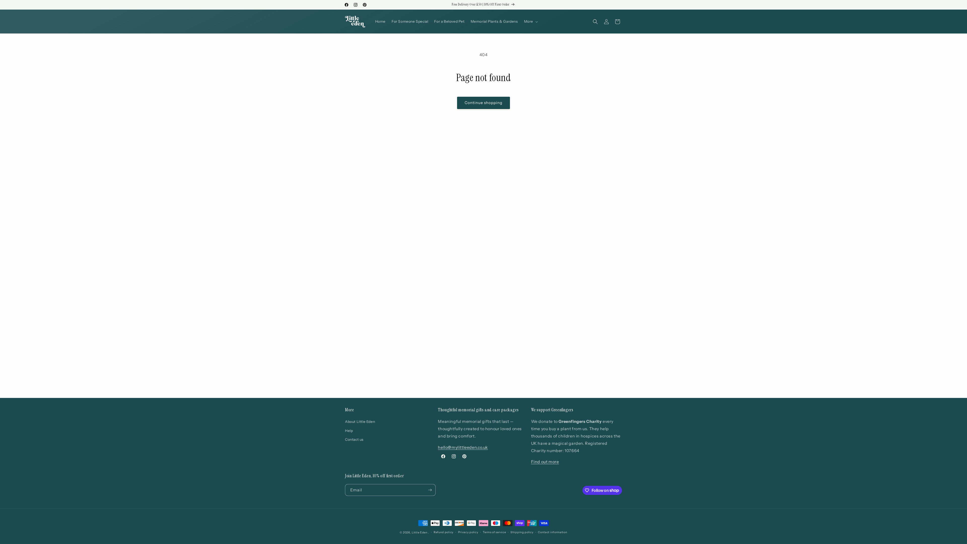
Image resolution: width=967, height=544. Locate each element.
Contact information (552, 532)
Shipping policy (522, 532)
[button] (530, 21)
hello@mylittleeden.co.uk (463, 447)
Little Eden (420, 532)
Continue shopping (483, 102)
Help (349, 430)
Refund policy (444, 532)
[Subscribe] (429, 490)
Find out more (545, 461)
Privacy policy (468, 532)
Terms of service (494, 532)
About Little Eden (360, 421)
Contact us (354, 439)
